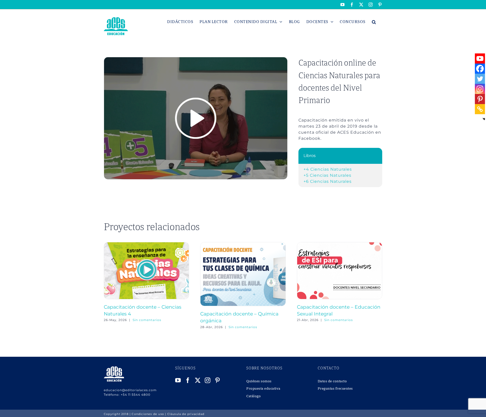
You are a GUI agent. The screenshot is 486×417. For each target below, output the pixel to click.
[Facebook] (480, 69)
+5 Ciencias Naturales (327, 175)
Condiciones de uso (148, 414)
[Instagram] (480, 89)
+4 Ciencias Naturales (327, 169)
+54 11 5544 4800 (135, 394)
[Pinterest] (480, 99)
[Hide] (484, 119)
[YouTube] (178, 380)
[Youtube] (480, 58)
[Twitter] (480, 79)
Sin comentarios (147, 320)
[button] (374, 21)
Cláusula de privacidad (185, 414)
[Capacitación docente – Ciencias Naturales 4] (146, 244)
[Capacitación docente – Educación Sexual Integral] (339, 244)
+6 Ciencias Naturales (327, 181)
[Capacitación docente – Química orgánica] (243, 244)
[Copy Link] (480, 109)
